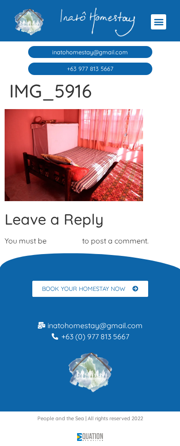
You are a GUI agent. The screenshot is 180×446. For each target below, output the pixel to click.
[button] (158, 21)
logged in (64, 240)
